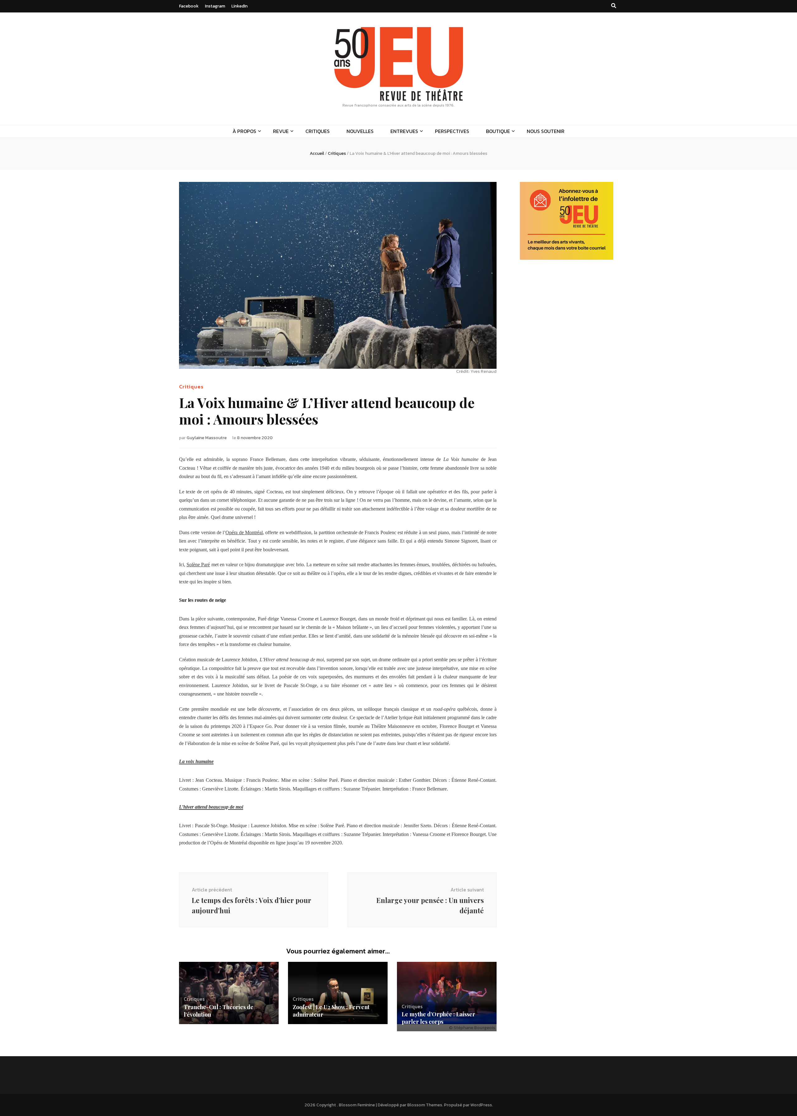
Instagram (215, 6)
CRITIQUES (317, 131)
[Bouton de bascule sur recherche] (613, 6)
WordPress (481, 1105)
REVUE (281, 131)
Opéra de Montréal (244, 532)
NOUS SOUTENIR (545, 131)
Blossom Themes (424, 1105)
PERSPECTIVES (452, 131)
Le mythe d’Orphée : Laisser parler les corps (438, 1017)
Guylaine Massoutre (206, 438)
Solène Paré (198, 564)
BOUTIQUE (498, 131)
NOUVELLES (360, 131)
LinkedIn (239, 6)
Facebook (189, 6)
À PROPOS (244, 131)
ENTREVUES (404, 131)
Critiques (191, 386)
